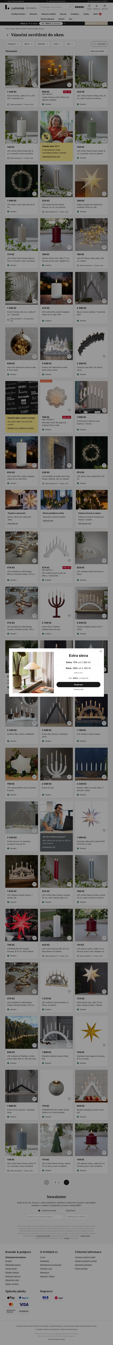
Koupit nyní (78, 685)
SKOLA (78, 678)
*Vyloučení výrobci (78, 689)
